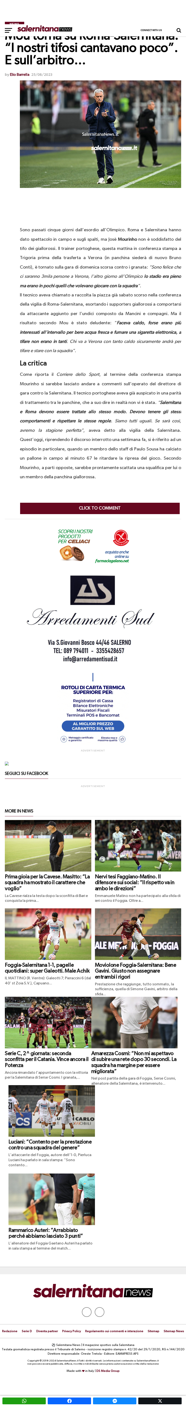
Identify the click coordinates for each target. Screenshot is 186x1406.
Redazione (9, 1331)
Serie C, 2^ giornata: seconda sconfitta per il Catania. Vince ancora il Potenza (47, 1059)
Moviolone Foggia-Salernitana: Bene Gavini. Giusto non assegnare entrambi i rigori (135, 971)
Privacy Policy (71, 1331)
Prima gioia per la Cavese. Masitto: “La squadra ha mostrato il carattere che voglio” (47, 882)
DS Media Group (108, 1371)
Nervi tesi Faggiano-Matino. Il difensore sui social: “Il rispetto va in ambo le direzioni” (135, 882)
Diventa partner (47, 1331)
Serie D (27, 1331)
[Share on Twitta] (160, 1401)
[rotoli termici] (93, 745)
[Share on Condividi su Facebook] (69, 1401)
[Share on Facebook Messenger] (114, 1401)
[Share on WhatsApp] (24, 1401)
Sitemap (153, 1331)
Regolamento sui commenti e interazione (114, 1331)
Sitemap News (174, 1331)
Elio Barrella (19, 75)
